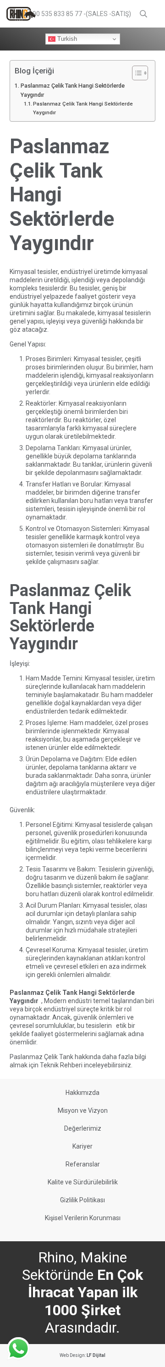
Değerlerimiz (82, 1128)
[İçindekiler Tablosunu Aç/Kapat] (135, 73)
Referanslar (83, 1164)
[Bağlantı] (21, 14)
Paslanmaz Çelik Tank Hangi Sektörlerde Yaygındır (73, 90)
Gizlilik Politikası (82, 1200)
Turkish (66, 38)
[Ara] (144, 14)
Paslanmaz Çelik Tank (41, 1056)
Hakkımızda (82, 1092)
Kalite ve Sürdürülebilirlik (83, 1182)
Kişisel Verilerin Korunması (83, 1218)
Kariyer (82, 1146)
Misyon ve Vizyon (83, 1110)
